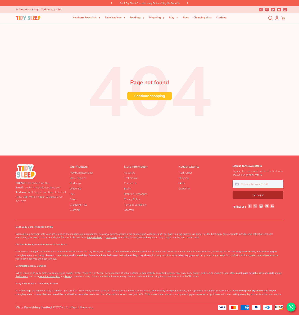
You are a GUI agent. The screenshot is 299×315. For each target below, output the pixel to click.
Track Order (185, 172)
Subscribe (258, 195)
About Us (129, 172)
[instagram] (267, 9)
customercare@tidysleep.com (43, 187)
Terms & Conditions (135, 204)
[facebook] (261, 9)
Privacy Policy (132, 199)
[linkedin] (273, 9)
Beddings (135, 17)
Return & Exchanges (135, 194)
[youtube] (279, 9)
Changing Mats (202, 17)
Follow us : (239, 207)
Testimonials (131, 178)
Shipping (183, 178)
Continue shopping (149, 96)
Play (171, 17)
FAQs (181, 183)
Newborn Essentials (85, 17)
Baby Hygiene (113, 17)
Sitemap (129, 210)
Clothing (221, 17)
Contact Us (130, 183)
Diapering (155, 17)
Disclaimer (184, 188)
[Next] (187, 3)
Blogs (127, 188)
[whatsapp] (285, 9)
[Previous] (111, 3)
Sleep (185, 17)
